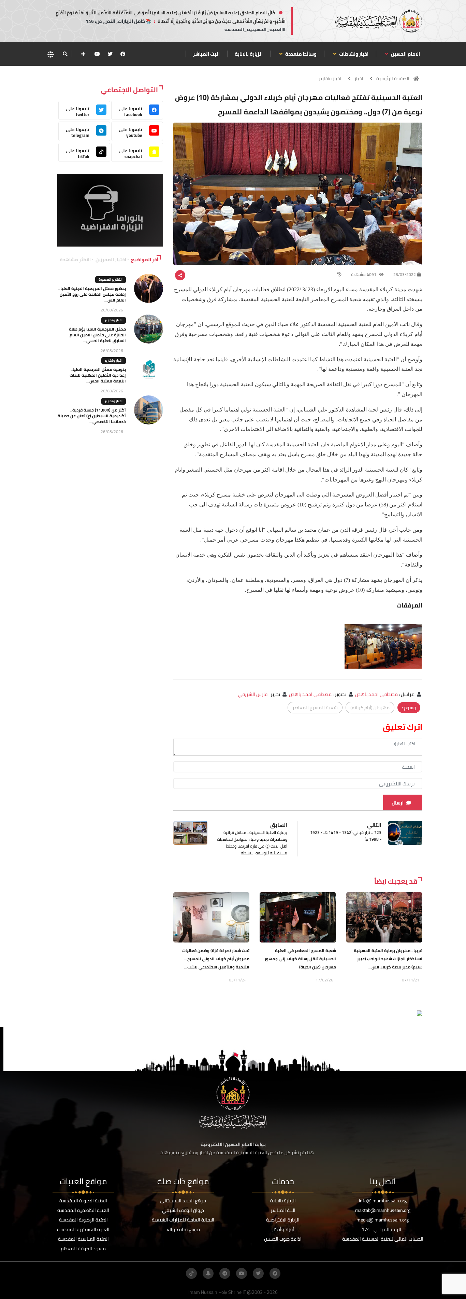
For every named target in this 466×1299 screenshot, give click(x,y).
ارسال (398, 802)
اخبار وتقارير (330, 78)
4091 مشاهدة (364, 274)
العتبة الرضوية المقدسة (83, 1219)
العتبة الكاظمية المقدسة (83, 1210)
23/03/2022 (404, 274)
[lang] (50, 54)
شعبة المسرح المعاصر (315, 707)
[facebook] (123, 54)
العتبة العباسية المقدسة (83, 1238)
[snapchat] (208, 1273)
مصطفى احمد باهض (376, 694)
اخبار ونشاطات (353, 54)
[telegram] (224, 1273)
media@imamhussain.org (382, 1219)
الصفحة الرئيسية (392, 78)
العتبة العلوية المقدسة (83, 1200)
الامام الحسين (405, 54)
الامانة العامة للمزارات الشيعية (183, 1219)
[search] (65, 54)
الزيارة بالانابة (249, 54)
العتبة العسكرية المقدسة (83, 1229)
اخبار (358, 78)
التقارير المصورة (110, 279)
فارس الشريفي (252, 694)
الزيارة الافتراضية (283, 1219)
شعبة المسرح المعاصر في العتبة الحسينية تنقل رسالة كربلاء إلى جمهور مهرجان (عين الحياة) (300, 959)
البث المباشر (206, 54)
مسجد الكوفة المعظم (83, 1248)
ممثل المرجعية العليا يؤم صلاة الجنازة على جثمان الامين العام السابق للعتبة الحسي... (97, 335)
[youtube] (97, 54)
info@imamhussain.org (383, 1200)
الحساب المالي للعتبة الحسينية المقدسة (382, 1238)
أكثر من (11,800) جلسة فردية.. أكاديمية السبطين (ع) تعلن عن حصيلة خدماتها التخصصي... (92, 415)
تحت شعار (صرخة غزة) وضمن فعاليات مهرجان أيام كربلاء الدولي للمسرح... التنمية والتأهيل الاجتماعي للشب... (215, 959)
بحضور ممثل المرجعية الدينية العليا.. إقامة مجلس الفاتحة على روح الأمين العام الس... (92, 294)
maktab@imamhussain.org (382, 1210)
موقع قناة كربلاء (183, 1229)
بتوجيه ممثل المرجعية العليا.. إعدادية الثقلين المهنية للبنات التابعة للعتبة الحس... (98, 375)
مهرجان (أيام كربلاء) (370, 707)
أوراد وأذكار (283, 1229)
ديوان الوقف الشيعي (183, 1210)
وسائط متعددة (300, 54)
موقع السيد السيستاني (183, 1200)
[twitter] (110, 54)
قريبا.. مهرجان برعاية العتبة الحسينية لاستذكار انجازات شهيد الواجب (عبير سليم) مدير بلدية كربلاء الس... (388, 959)
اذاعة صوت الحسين (283, 1238)
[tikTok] (191, 1273)
